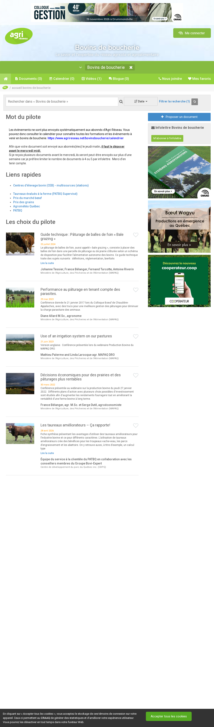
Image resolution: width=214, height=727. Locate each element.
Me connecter (194, 33)
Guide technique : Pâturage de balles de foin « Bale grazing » (82, 236)
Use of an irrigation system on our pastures (76, 336)
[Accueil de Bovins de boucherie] (5, 79)
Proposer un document (181, 117)
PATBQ (17, 210)
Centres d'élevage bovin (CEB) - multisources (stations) (51, 185)
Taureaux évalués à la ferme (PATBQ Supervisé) (45, 193)
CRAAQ (45, 717)
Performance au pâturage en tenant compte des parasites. (80, 291)
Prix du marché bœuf (27, 198)
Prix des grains (23, 202)
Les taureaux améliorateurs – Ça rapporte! (75, 425)
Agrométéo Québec (26, 206)
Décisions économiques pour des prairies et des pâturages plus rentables (81, 377)
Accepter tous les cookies (169, 716)
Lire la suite (47, 263)
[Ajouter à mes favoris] (136, 235)
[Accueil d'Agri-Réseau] (18, 36)
